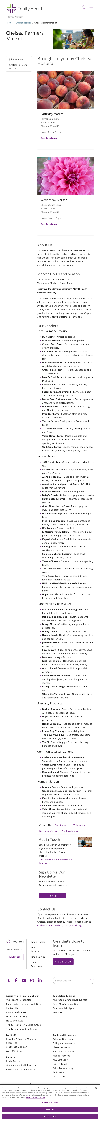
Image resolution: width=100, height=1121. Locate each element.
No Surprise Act (14, 1020)
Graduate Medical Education (21, 1065)
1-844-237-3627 (14, 949)
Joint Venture (16, 59)
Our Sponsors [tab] (62, 825)
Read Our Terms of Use (35, 1097)
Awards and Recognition (18, 999)
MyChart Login (60, 1059)
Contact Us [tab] (45, 825)
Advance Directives (63, 1039)
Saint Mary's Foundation (65, 1004)
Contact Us (12, 1008)
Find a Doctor (38, 941)
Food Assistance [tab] (70, 831)
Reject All (50, 1109)
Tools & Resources (36, 964)
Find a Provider (63, 961)
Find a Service (38, 956)
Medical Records (61, 1055)
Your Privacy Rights (50, 1102)
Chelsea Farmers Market (18, 66)
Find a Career (13, 1061)
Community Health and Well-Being (24, 1004)
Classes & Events (61, 1047)
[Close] (96, 1088)
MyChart (14, 957)
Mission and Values (16, 1012)
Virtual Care (59, 1076)
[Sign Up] (53, 895)
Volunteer (58, 1012)
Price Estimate (60, 1063)
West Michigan (14, 1051)
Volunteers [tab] (79, 825)
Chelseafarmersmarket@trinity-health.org (59, 925)
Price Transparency (63, 1068)
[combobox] (73, 980)
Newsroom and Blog (16, 1016)
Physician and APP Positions (20, 1069)
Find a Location (35, 949)
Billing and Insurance (64, 1043)
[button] (92, 6)
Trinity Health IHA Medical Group (23, 1024)
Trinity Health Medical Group (21, 1028)
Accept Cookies (50, 1116)
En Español (58, 1072)
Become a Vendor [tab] (48, 831)
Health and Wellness (63, 1051)
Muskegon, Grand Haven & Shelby (70, 999)
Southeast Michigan (63, 1008)
